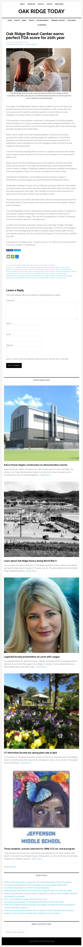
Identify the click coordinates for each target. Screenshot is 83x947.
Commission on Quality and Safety (18, 273)
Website (9, 345)
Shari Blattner (60, 278)
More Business (10, 867)
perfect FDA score (37, 278)
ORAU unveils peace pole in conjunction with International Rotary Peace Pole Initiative (38, 882)
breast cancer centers (63, 269)
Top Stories (51, 265)
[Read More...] (45, 475)
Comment (10, 300)
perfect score (49, 278)
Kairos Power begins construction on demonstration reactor (36, 465)
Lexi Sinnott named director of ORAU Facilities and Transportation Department (35, 885)
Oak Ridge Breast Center (21, 278)
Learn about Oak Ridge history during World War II (30, 561)
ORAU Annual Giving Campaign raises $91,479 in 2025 (25, 899)
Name (9, 323)
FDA (32, 273)
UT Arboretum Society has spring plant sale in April (30, 752)
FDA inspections (39, 273)
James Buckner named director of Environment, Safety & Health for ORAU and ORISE (38, 891)
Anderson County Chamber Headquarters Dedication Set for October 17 (32, 913)
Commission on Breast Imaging (65, 271)
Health (36, 265)
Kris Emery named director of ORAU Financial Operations (26, 888)
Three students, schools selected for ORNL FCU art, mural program (39, 848)
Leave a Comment (32, 44)
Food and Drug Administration (56, 273)
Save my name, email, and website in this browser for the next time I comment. (37, 359)
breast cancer (49, 269)
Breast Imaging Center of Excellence (19, 271)
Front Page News (28, 265)
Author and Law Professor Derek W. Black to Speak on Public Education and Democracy (39, 910)
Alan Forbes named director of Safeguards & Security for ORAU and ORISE (34, 902)
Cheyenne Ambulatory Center (43, 271)
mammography (11, 276)
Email (9, 334)
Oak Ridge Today (41, 11)
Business (18, 265)
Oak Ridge (43, 265)
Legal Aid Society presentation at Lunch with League (32, 656)
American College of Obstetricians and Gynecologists (35, 267)
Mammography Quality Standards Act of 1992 (33, 276)
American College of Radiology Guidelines (29, 269)
